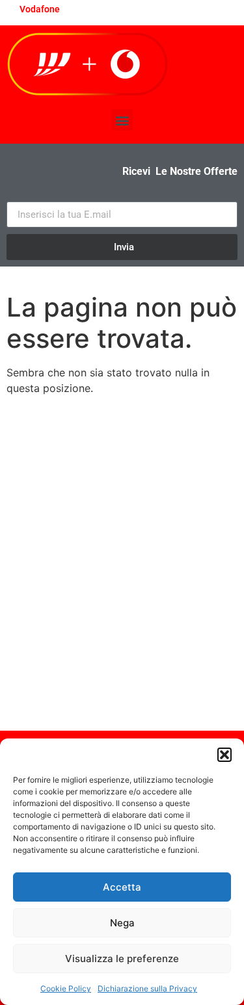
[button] (224, 754)
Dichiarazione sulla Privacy (147, 988)
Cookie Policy (65, 988)
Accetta (122, 887)
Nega (122, 923)
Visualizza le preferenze (122, 958)
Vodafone (40, 9)
